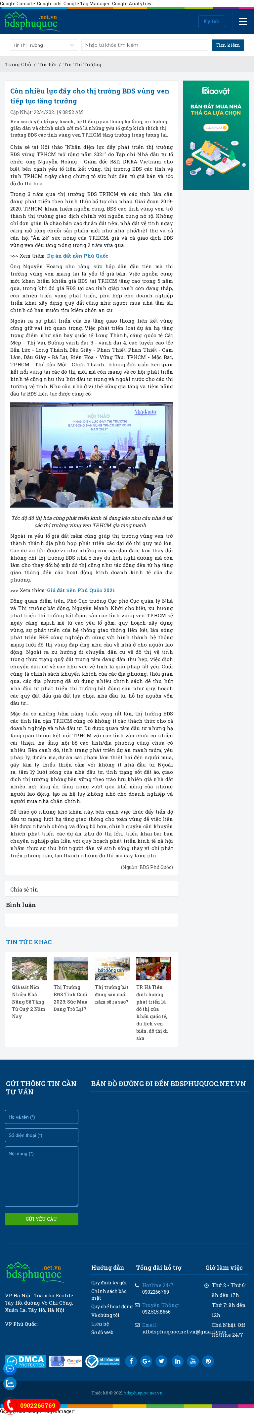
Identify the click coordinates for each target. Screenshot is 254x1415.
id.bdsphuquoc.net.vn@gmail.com (184, 1331)
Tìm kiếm (228, 45)
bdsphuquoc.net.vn (143, 1393)
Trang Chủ (18, 64)
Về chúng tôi (105, 1315)
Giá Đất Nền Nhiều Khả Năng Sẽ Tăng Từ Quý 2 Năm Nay (28, 1001)
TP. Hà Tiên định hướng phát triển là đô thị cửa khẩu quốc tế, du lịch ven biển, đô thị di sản (152, 1012)
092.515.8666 (156, 1311)
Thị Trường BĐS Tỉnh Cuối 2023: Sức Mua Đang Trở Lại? (71, 998)
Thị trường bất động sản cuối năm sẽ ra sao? (112, 994)
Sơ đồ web (102, 1332)
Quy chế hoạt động (112, 1306)
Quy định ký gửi (109, 1282)
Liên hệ (100, 1324)
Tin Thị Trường (83, 64)
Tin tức (47, 64)
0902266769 (155, 1291)
